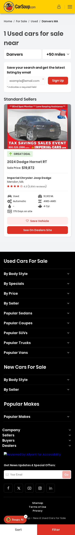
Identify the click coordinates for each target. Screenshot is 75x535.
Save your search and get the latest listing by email (36, 70)
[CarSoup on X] (18, 488)
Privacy (37, 511)
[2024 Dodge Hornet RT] (37, 170)
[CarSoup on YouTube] (29, 488)
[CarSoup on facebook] (8, 488)
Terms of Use (37, 507)
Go (66, 474)
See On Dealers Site (37, 230)
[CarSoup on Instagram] (40, 488)
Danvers (15, 54)
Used (34, 21)
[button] (59, 7)
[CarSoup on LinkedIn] (50, 488)
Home (8, 21)
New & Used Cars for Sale (49, 518)
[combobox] (56, 54)
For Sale (21, 21)
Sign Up (58, 80)
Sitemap (37, 503)
